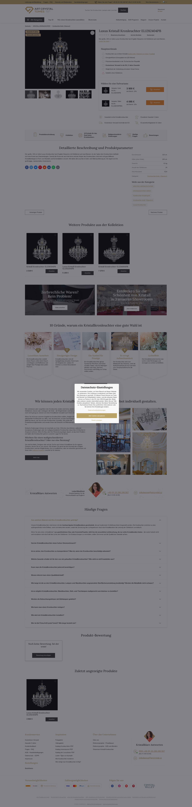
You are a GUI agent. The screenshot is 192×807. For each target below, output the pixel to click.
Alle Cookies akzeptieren (97, 416)
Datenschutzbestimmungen (97, 410)
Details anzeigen (97, 420)
